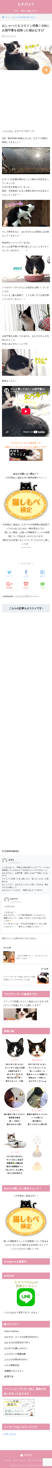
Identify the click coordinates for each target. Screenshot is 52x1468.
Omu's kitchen (11, 1331)
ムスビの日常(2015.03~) (15, 1359)
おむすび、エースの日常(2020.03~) (21, 1337)
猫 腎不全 (8, 1376)
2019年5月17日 (16, 902)
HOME (27, 1455)
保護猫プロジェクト (14, 1371)
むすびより (26, 4)
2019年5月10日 (14, 863)
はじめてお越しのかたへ (16, 1348)
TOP (16, 11)
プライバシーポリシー (37, 1460)
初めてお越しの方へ (29, 11)
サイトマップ (19, 1460)
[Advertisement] (26, 101)
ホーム (8, 1460)
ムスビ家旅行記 (11, 1365)
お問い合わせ (9, 1434)
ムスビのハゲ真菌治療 (15, 1354)
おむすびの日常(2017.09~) (27, 596)
